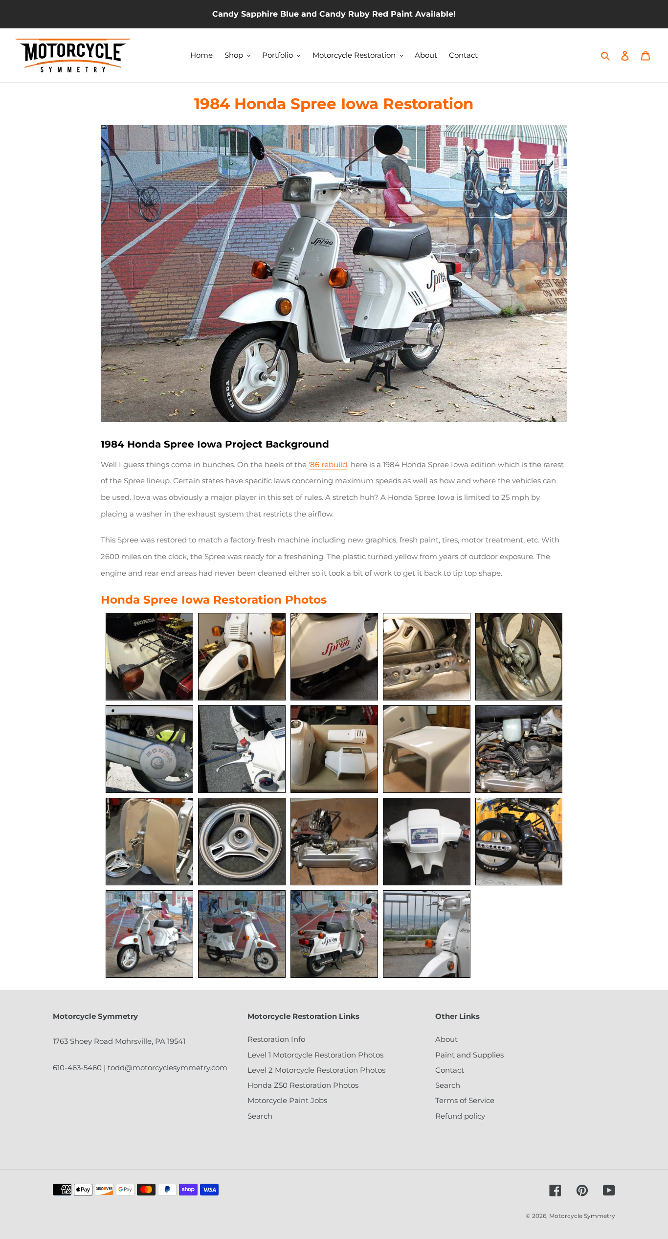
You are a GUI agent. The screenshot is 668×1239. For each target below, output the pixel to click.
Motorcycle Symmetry (582, 1215)
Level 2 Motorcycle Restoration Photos (316, 1070)
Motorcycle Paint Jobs (287, 1100)
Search (259, 1116)
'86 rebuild (328, 464)
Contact (449, 1070)
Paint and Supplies (469, 1054)
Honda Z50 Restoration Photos (302, 1085)
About (446, 1039)
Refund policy (460, 1116)
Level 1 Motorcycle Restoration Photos (315, 1054)
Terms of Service (464, 1100)
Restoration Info (276, 1039)
